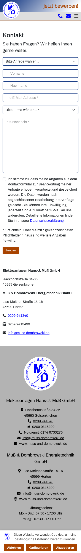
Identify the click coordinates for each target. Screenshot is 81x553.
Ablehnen (14, 547)
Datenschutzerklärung (47, 220)
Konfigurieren (38, 547)
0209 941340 (18, 315)
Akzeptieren (65, 547)
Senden (10, 250)
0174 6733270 (51, 432)
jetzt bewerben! (61, 6)
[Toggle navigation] (76, 16)
